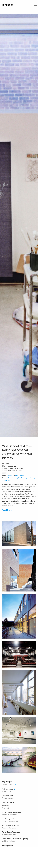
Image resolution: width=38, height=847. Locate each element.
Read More (6, 510)
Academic (10, 475)
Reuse (22, 475)
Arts (16, 475)
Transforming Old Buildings (18, 478)
